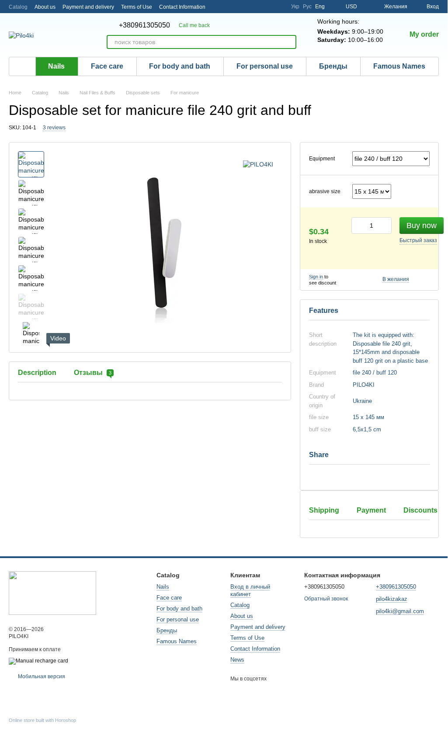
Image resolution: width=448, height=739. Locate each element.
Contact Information (182, 7)
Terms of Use (136, 7)
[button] (369, 394)
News (237, 659)
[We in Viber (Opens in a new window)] (278, 6)
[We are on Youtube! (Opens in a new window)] (268, 6)
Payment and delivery (88, 7)
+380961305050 (144, 25)
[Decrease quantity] (358, 225)
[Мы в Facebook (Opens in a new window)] (257, 6)
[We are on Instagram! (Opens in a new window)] (236, 6)
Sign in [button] (316, 276)
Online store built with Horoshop (42, 720)
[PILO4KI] (258, 164)
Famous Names (399, 66)
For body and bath (179, 66)
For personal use (264, 66)
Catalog (18, 7)
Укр (295, 6)
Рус (307, 6)
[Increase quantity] (385, 225)
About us (45, 7)
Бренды (333, 66)
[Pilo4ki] (52, 593)
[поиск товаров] (289, 42)
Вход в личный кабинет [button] (250, 590)
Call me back (194, 25)
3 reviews (54, 128)
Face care (107, 66)
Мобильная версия (41, 676)
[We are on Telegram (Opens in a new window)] (247, 6)
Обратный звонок (326, 599)
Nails (56, 66)
